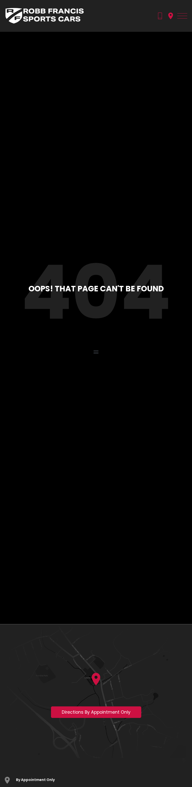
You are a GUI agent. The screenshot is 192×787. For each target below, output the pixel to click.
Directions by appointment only (96, 712)
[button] (96, 352)
